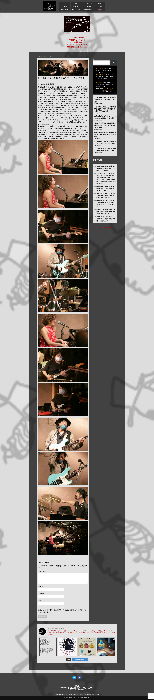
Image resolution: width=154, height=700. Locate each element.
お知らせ (76, 3)
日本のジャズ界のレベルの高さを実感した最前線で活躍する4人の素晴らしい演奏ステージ (105, 125)
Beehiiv (111, 205)
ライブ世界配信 (88, 10)
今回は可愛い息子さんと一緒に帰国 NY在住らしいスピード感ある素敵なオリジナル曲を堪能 (105, 109)
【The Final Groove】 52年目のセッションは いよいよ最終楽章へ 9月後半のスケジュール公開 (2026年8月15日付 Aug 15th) (77, 42)
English (99, 10)
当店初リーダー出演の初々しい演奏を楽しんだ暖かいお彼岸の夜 (105, 219)
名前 (40, 586)
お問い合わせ (64, 10)
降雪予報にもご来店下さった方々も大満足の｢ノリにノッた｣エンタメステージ (105, 203)
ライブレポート (99, 3)
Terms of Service (93, 694)
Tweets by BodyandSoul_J (105, 227)
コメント (42, 571)
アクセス (99, 6)
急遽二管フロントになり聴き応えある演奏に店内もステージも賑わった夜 (105, 196)
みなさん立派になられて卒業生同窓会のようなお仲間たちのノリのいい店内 (105, 134)
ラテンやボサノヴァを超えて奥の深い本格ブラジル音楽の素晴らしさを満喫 (105, 100)
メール (41, 593)
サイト (40, 600)
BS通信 (65, 6)
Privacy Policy (83, 694)
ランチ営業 (88, 6)
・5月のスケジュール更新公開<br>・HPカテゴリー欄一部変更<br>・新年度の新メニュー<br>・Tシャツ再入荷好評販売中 (105, 177)
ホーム (64, 3)
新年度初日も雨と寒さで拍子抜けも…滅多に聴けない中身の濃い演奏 (105, 212)
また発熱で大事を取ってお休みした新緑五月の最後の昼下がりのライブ (105, 168)
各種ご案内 (76, 6)
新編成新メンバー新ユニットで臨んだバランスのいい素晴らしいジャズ (105, 188)
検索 (94, 59)
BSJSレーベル (76, 10)
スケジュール (88, 3)
